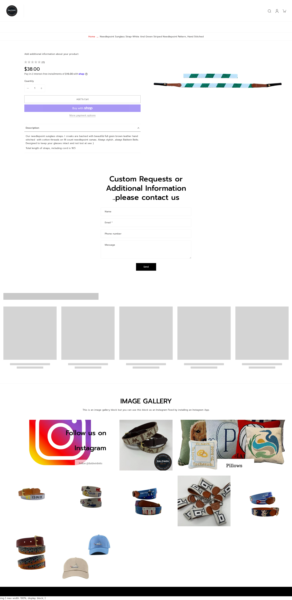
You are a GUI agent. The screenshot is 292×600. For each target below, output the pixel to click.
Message (110, 244)
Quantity (29, 81)
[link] (90, 463)
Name (108, 211)
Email (109, 222)
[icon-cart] (284, 10)
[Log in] (277, 11)
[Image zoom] (220, 81)
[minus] (28, 88)
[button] (82, 99)
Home (91, 36)
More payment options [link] (82, 115)
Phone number (113, 233)
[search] (269, 10)
